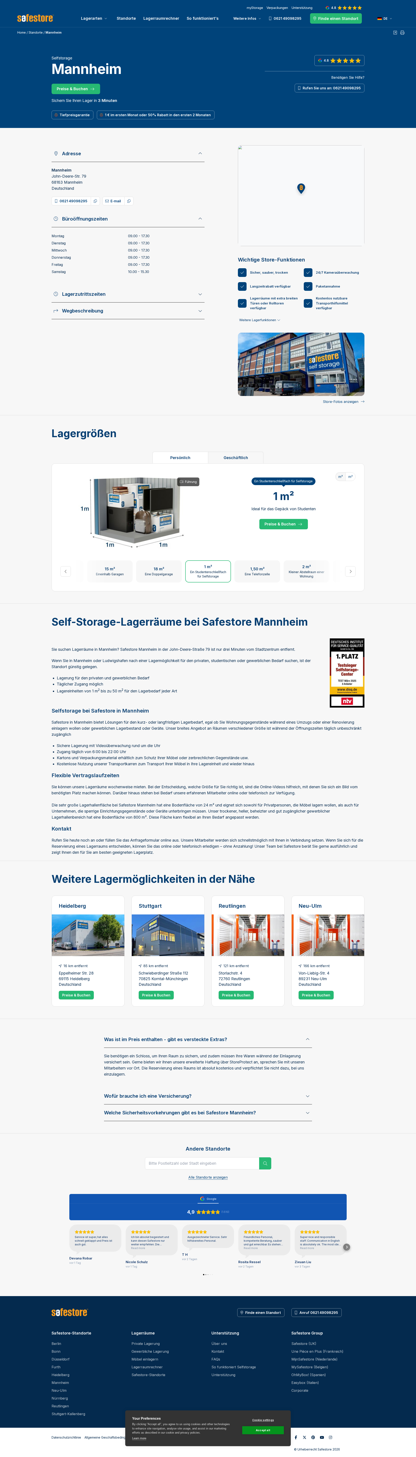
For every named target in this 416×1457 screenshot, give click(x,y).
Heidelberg (72, 906)
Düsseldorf (61, 1359)
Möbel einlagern (145, 1359)
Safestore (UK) (303, 1343)
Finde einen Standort (263, 1312)
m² (350, 476)
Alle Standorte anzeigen (208, 1177)
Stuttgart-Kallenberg (68, 1414)
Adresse (71, 153)
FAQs (215, 1359)
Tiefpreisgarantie (75, 115)
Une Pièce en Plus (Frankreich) (317, 1351)
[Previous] (65, 571)
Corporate (299, 1390)
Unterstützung (301, 8)
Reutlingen (232, 906)
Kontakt (217, 1351)
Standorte (126, 18)
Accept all (263, 1430)
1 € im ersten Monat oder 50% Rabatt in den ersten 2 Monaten (158, 115)
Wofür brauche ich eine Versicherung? (148, 1096)
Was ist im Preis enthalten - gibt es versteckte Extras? (165, 1039)
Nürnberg (60, 1398)
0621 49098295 (73, 201)
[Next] (350, 571)
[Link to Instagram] (330, 1437)
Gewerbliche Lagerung (150, 1351)
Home (21, 32)
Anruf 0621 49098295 (318, 1312)
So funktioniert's (203, 18)
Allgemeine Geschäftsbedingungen (109, 1437)
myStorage (255, 8)
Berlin (56, 1343)
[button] (301, 189)
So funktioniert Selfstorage (233, 1367)
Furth (56, 1367)
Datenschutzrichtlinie (66, 1437)
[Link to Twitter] (304, 1437)
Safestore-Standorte (148, 1375)
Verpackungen (277, 8)
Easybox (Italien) (305, 1382)
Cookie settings (263, 1420)
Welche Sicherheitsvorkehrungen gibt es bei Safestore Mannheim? (180, 1112)
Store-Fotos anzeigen (340, 401)
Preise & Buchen (72, 89)
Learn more (139, 1438)
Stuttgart (150, 906)
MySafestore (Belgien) (309, 1367)
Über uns (219, 1343)
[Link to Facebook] (295, 1437)
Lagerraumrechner (161, 18)
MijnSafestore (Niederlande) (314, 1359)
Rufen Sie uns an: (332, 88)
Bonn (56, 1351)
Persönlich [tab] (180, 457)
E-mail (115, 201)
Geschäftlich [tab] (236, 457)
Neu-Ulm (310, 906)
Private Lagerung (146, 1343)
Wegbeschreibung (82, 311)
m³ (340, 476)
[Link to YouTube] (321, 1437)
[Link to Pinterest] (313, 1437)
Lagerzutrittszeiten (84, 294)
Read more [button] (138, 1248)
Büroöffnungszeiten (85, 219)
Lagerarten (91, 18)
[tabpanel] (208, 527)
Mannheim (60, 1382)
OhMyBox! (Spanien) (308, 1375)
